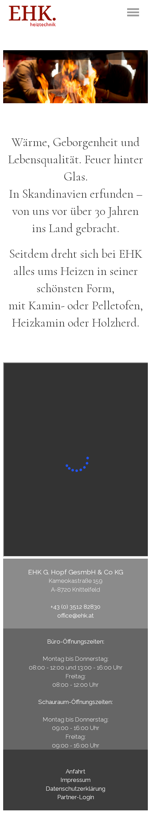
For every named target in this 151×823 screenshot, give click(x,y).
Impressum (75, 779)
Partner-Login (75, 797)
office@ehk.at (75, 615)
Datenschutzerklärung (75, 788)
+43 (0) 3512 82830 (75, 606)
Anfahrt (75, 771)
